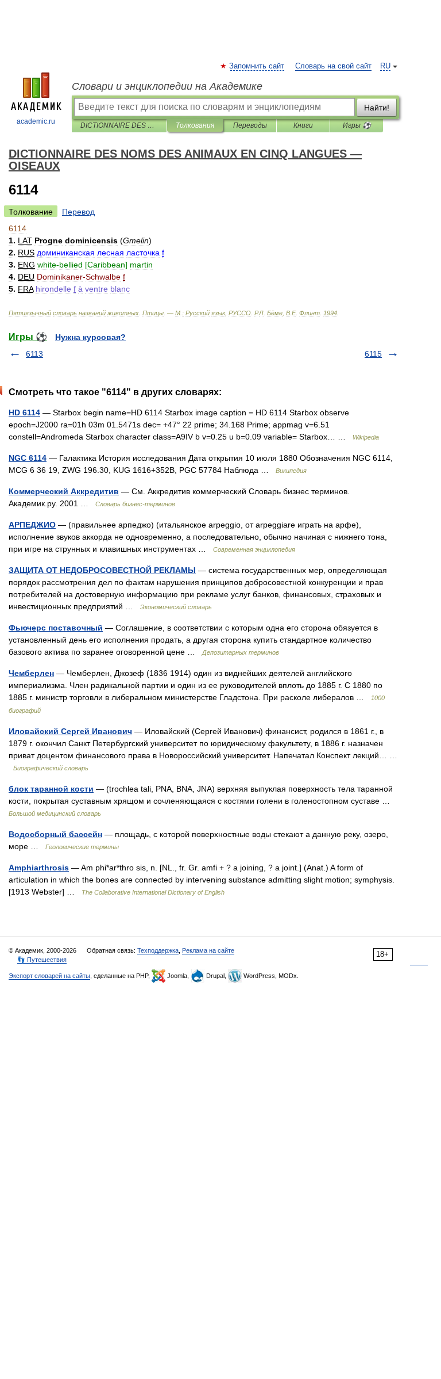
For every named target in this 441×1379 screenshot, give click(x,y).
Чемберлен (31, 673)
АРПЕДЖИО (32, 524)
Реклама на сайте (208, 950)
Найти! (376, 107)
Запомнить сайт (257, 66)
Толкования (195, 125)
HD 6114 (24, 412)
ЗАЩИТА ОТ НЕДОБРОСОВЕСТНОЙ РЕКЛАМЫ (102, 570)
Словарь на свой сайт (333, 66)
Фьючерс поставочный (56, 627)
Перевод (78, 211)
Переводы (250, 125)
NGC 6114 (28, 458)
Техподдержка (158, 950)
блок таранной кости (51, 788)
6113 (34, 353)
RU (385, 66)
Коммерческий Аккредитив (64, 491)
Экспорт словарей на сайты (49, 975)
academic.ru (36, 121)
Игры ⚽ (357, 125)
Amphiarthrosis (39, 867)
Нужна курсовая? (90, 337)
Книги (303, 125)
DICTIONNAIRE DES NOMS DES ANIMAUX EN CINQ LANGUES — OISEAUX (119, 125)
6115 (373, 353)
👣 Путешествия (42, 959)
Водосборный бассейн (55, 834)
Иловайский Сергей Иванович (70, 731)
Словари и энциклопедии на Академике (167, 86)
